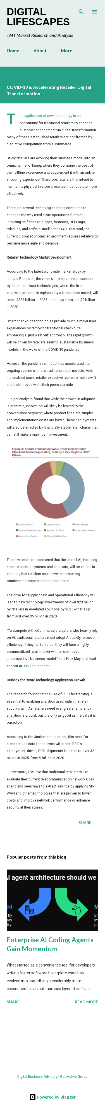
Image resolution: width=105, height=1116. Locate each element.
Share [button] (84, 822)
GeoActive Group (73, 1076)
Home (13, 50)
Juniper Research (37, 666)
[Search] (81, 10)
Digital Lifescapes (38, 17)
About (40, 50)
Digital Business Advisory (37, 1076)
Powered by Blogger (56, 1097)
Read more (86, 1001)
